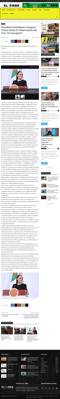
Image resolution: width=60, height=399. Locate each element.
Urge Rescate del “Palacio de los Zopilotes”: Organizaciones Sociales (47, 142)
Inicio (2, 21)
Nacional (14, 21)
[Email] (26, 41)
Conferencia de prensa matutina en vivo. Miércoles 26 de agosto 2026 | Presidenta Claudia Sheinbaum (32, 338)
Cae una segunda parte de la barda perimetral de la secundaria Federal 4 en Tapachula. (50, 71)
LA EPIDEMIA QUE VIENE (12, 364)
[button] (57, 17)
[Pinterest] (51, 1)
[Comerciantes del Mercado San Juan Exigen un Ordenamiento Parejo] (50, 96)
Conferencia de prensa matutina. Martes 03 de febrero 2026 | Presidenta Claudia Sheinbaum (30, 316)
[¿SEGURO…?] (3, 371)
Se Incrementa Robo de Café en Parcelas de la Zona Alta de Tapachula (12, 359)
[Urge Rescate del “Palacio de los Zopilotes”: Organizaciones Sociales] (50, 132)
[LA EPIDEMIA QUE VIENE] (3, 365)
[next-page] (5, 345)
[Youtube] (58, 1)
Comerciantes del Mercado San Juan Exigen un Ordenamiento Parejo (50, 105)
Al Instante (30, 333)
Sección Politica (7, 21)
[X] (54, 1)
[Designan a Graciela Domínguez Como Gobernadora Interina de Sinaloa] (7, 330)
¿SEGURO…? (10, 369)
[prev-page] (2, 345)
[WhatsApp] (56, 1)
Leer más (44, 88)
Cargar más (49, 167)
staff (48, 76)
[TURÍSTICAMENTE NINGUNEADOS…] (3, 376)
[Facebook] (47, 1)
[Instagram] (49, 1)
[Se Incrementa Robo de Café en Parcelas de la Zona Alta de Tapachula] (3, 359)
